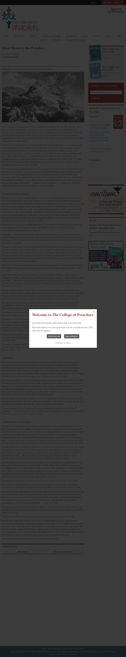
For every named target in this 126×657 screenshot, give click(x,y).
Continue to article (63, 342)
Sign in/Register (71, 336)
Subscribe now (54, 336)
